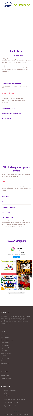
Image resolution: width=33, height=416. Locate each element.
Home (12, 23)
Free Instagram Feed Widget (17, 292)
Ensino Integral (5, 343)
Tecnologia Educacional (10, 217)
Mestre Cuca (6, 212)
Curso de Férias (5, 358)
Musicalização (6, 197)
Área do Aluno (5, 376)
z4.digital (16, 412)
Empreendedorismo (6, 353)
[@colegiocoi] (12, 249)
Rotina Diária (6, 119)
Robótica (3, 356)
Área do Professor (6, 378)
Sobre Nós (4, 335)
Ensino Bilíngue (5, 345)
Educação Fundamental (7, 340)
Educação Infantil (5, 337)
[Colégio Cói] (16, 5)
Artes (3, 181)
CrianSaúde (4, 351)
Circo (3, 202)
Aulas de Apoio (5, 364)
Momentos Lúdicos (8, 108)
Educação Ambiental (9, 207)
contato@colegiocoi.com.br (11, 403)
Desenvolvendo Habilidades (11, 113)
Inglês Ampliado (5, 348)
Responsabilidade (8, 93)
